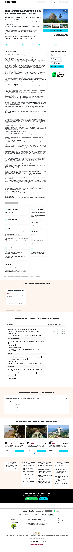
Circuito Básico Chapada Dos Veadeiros (28, 479)
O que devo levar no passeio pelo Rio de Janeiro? (15, 404)
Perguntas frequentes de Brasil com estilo (36, 393)
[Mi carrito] (63, 2)
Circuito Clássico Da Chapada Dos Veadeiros (28, 482)
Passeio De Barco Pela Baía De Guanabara (45, 476)
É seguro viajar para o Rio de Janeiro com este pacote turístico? (18, 407)
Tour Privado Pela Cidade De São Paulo (62, 467)
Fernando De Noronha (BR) (36, 252)
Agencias (55, 2)
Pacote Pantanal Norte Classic (29, 465)
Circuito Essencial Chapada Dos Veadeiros (29, 484)
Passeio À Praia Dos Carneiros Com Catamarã (62, 485)
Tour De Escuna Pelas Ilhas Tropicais (61, 480)
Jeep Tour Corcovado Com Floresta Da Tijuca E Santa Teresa (44, 482)
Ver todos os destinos (12, 5)
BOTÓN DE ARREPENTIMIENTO (36, 544)
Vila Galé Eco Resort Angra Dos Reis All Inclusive (12, 468)
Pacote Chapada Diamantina (28, 471)
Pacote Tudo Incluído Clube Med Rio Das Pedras (11, 466)
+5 (65, 10)
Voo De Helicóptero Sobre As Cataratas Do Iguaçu (62, 477)
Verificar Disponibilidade (55, 30)
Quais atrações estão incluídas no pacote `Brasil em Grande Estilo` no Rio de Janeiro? (23, 398)
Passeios (18, 5)
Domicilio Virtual (14, 522)
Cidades (14, 276)
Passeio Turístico (8, 276)
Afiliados (59, 518)
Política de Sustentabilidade (59, 520)
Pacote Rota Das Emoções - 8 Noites (28, 476)
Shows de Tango (33, 5)
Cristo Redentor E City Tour (44, 473)
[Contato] (60, 2)
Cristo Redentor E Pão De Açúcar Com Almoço (44, 467)
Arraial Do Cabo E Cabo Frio (61, 469)
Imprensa (59, 522)
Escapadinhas (44, 5)
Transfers (39, 5)
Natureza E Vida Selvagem (30, 276)
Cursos (55, 5)
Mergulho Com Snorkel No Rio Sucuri (62, 474)
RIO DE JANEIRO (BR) (9, 212)
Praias (38, 276)
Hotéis (59, 5)
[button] (41, 2)
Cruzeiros (50, 5)
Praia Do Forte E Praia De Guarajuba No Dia (61, 472)
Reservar (20, 450)
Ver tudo (19, 310)
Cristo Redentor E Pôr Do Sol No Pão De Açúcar (45, 485)
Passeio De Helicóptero (44, 478)
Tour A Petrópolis (42, 479)
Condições (59, 519)
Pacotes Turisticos (25, 5)
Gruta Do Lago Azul (60, 465)
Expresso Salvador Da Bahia (28, 474)
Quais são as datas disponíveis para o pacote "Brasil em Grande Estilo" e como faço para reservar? (25, 410)
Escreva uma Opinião (10, 310)
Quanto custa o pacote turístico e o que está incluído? (16, 401)
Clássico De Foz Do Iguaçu (28, 472)
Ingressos (63, 5)
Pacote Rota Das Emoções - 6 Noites (28, 469)
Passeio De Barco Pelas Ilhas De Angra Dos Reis (45, 472)
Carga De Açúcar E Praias (44, 469)
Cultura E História (21, 276)
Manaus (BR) (39, 253)
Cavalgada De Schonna (60, 481)
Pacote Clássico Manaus (27, 467)
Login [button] (49, 2)
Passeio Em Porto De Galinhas (62, 483)
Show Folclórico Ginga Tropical (45, 465)
